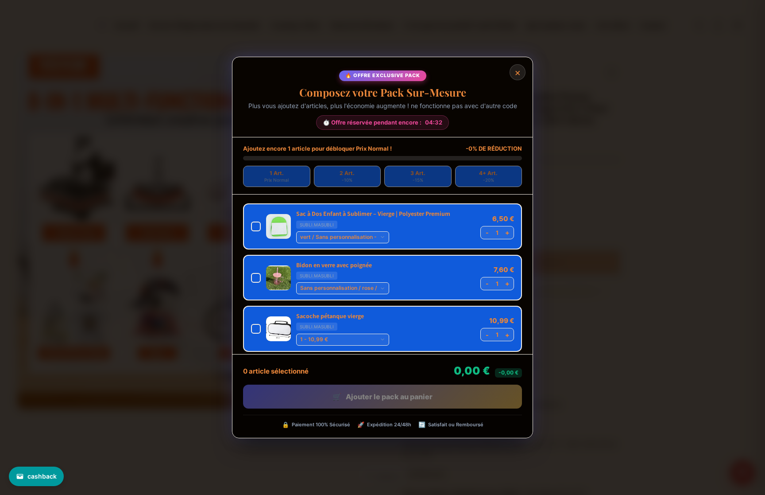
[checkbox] (382, 226)
